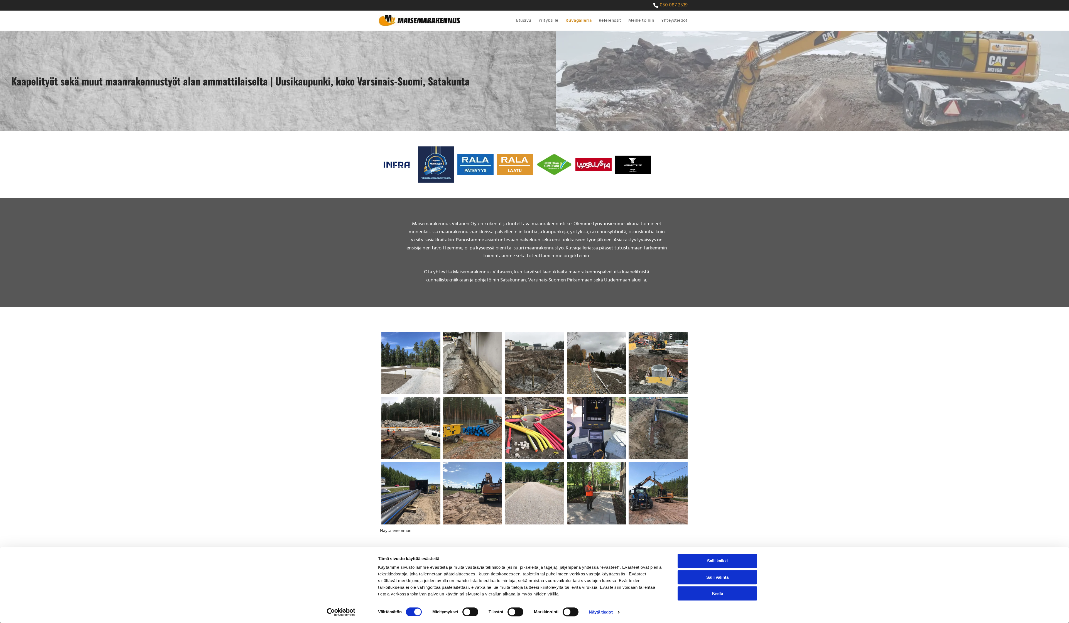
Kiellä (717, 593)
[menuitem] (523, 20)
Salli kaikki (717, 560)
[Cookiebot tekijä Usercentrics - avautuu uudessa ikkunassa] (341, 612)
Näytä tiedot (600, 612)
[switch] (470, 611)
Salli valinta (717, 577)
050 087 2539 (674, 5)
